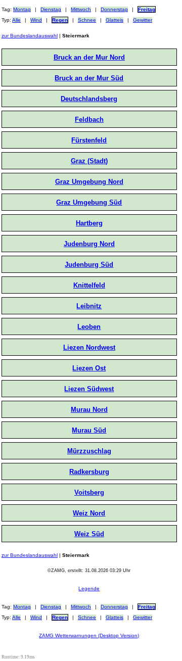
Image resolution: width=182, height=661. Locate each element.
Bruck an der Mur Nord (89, 57)
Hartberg (89, 223)
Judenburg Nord (89, 244)
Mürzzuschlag (89, 451)
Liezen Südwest (89, 389)
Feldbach (89, 119)
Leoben (89, 326)
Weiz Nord (89, 513)
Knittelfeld (89, 285)
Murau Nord (89, 409)
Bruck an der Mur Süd (89, 78)
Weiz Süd (89, 534)
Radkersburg (89, 472)
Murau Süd (89, 430)
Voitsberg (89, 492)
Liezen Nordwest (89, 347)
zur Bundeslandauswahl (30, 35)
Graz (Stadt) (89, 161)
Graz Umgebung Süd (89, 202)
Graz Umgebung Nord (89, 181)
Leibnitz (89, 306)
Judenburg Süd (89, 264)
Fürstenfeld (89, 140)
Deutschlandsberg (89, 99)
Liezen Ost (89, 368)
